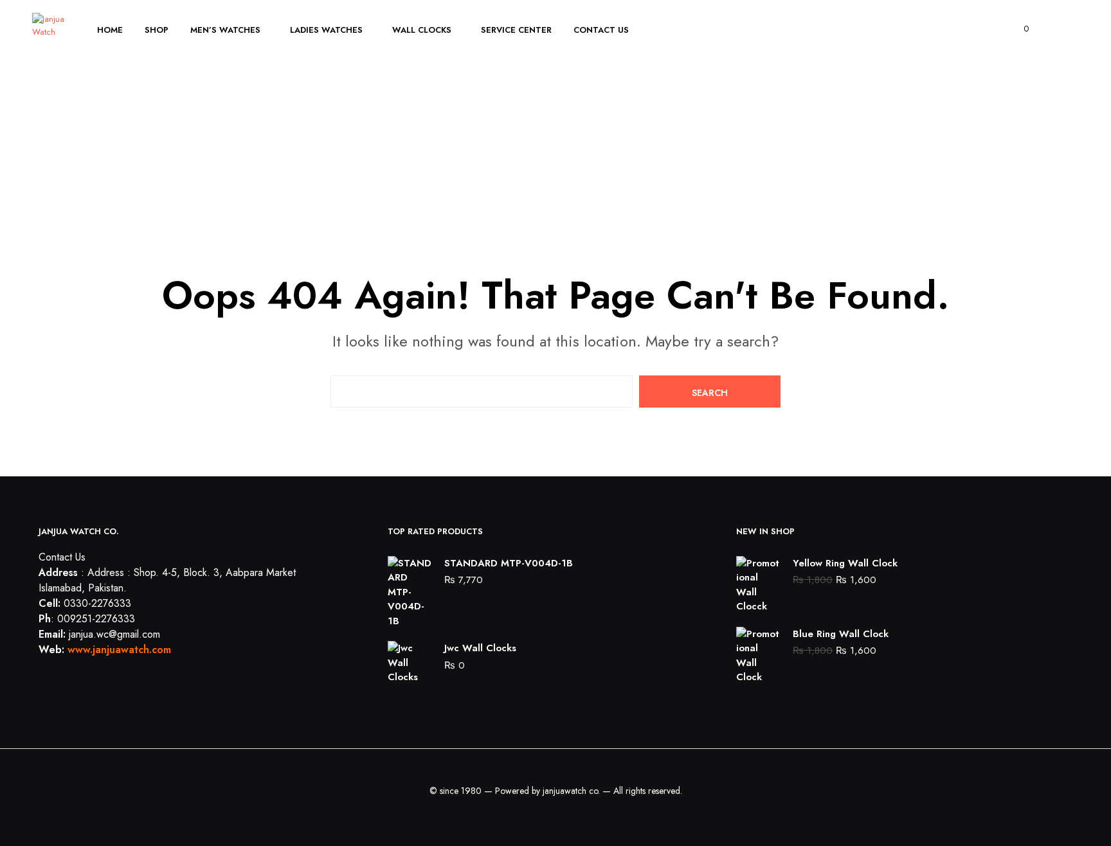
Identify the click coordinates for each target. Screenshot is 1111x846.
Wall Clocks (421, 30)
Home (110, 30)
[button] (1019, 28)
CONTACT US (601, 30)
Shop (156, 30)
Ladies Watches (326, 30)
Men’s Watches (225, 30)
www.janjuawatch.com (119, 649)
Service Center (516, 30)
